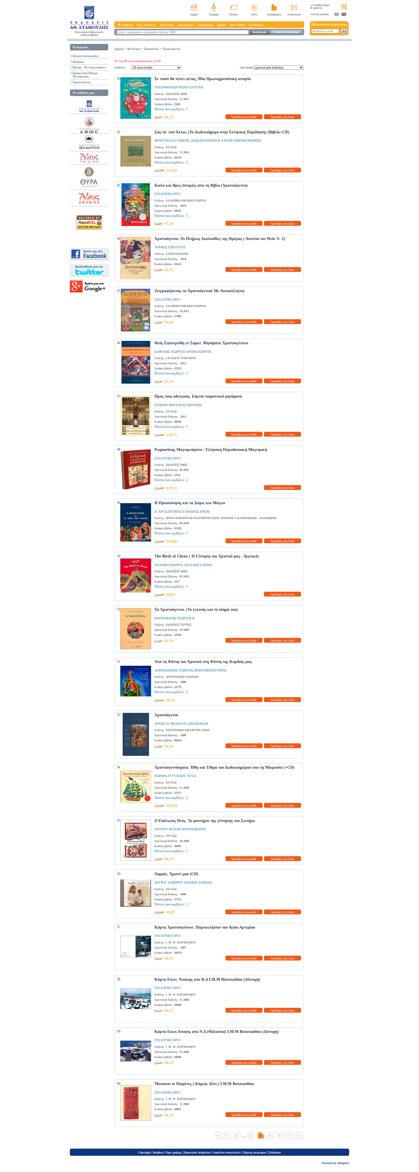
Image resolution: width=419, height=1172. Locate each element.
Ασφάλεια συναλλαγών (227, 1152)
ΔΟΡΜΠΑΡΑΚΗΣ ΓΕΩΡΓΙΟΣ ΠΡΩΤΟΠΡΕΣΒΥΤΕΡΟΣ (190, 670)
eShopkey (343, 1163)
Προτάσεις (167, 25)
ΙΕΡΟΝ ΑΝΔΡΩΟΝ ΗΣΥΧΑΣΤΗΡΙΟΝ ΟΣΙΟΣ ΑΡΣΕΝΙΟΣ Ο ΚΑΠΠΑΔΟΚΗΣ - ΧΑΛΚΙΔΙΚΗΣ (221, 518)
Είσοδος (233, 14)
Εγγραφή (214, 14)
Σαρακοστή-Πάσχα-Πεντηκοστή (85, 74)
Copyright (144, 1152)
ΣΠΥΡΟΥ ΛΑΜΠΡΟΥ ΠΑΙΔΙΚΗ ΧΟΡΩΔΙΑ (183, 882)
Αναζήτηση (259, 32)
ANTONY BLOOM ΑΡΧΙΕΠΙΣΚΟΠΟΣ (180, 829)
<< (217, 1135)
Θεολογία (133, 48)
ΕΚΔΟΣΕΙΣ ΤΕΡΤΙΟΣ (179, 624)
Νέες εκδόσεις (146, 25)
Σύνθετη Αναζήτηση (286, 32)
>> (298, 1135)
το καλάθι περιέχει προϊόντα (320, 6)
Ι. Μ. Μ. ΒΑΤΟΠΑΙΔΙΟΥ (181, 942)
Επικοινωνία (294, 14)
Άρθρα (221, 25)
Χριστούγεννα (82, 82)
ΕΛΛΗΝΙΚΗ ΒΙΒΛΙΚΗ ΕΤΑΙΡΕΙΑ (186, 200)
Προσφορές (186, 25)
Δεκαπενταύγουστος (86, 56)
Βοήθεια (158, 1152)
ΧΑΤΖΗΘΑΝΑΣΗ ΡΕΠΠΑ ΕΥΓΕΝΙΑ (179, 87)
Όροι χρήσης (173, 1152)
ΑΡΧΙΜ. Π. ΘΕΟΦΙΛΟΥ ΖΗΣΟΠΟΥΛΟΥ (181, 723)
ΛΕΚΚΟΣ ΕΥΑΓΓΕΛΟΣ (170, 247)
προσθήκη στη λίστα (282, 117)
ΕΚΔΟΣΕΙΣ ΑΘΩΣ (177, 93)
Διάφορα (78, 61)
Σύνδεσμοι (274, 1152)
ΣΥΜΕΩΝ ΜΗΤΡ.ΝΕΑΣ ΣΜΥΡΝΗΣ (178, 405)
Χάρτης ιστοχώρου (254, 1152)
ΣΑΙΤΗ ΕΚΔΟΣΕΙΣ (177, 253)
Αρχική (194, 14)
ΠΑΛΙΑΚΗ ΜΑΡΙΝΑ (168, 565)
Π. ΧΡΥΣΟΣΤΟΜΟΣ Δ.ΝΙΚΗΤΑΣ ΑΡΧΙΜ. (182, 511)
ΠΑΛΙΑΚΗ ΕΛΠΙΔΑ (198, 565)
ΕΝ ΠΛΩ (171, 147)
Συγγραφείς (205, 25)
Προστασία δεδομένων (197, 1152)
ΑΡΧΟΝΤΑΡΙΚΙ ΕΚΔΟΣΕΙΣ (182, 676)
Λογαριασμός (274, 14)
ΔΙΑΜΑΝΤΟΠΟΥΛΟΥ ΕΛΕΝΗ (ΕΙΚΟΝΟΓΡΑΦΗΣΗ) (226, 140)
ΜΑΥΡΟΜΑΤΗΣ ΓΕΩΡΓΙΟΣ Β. (174, 618)
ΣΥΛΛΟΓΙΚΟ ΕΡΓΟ (167, 194)
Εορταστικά (151, 48)
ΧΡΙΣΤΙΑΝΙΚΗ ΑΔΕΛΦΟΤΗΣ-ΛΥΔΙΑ (188, 730)
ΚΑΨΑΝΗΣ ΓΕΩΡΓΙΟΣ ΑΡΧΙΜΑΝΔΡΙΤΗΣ (182, 351)
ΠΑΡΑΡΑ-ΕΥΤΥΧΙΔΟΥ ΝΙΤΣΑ (175, 776)
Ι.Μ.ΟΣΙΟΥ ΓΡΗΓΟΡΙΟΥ (181, 358)
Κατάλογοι (256, 25)
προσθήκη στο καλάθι (244, 117)
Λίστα (254, 14)
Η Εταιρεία (125, 25)
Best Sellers (237, 25)
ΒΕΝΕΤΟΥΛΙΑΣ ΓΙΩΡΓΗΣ (171, 140)
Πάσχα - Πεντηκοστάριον (89, 67)
